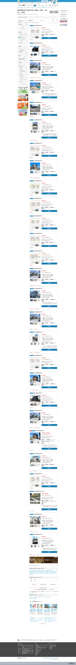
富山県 (28, 648)
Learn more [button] (47, 663)
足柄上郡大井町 (51, 570)
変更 (26, 22)
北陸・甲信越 (19, 648)
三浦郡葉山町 (31, 570)
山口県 (30, 651)
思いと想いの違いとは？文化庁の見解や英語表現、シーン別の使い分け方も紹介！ (33, 610)
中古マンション (36, 596)
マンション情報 (37, 650)
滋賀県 (28, 650)
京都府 (27, 650)
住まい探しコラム (37, 652)
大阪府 (23, 650)
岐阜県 (25, 649)
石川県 (30, 648)
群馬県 (23, 647)
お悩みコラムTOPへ (43, 623)
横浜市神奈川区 (55, 571)
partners (18, 663)
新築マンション (31, 596)
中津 (35, 579)
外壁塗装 (36, 654)
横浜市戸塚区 (31, 574)
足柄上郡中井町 (46, 570)
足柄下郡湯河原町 (45, 571)
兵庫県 (25, 650)
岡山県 (25, 651)
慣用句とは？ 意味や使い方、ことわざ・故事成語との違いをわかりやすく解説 (40, 610)
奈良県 (30, 650)
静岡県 (27, 649)
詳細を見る (49, 55)
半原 (35, 580)
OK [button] (71, 663)
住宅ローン (36, 653)
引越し (36, 655)
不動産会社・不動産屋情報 (38, 649)
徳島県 (32, 651)
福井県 (32, 648)
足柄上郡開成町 (41, 571)
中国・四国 (19, 651)
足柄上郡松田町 (31, 571)
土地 (47, 596)
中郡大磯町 (39, 570)
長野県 (27, 648)
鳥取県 (27, 651)
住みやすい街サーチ (37, 651)
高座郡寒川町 (35, 570)
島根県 (28, 651)
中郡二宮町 (42, 570)
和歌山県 (33, 650)
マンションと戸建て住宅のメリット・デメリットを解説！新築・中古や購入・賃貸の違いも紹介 (47, 610)
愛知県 (23, 649)
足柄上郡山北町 (36, 571)
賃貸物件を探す (20, 43)
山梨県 (25, 648)
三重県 (28, 649)
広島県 (23, 651)
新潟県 (23, 648)
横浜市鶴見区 (50, 571)
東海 (18, 649)
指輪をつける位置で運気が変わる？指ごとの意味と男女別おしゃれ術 (54, 610)
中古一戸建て (44, 596)
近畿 (18, 650)
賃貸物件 (49, 596)
